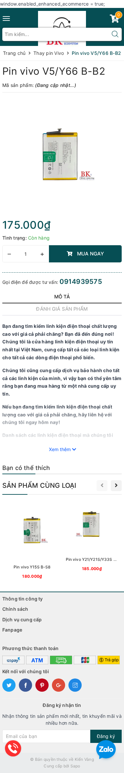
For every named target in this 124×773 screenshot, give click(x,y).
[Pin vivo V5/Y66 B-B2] (62, 157)
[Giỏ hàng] (114, 20)
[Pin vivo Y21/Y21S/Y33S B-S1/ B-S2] (92, 537)
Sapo (75, 765)
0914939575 (81, 282)
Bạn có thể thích (26, 467)
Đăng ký (106, 736)
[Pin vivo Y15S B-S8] (32, 541)
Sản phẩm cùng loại (39, 485)
